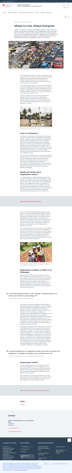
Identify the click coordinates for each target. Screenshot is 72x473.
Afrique (23, 404)
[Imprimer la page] (65, 16)
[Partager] (68, 16)
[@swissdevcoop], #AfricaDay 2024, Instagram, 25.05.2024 (34, 390)
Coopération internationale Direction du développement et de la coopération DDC (29, 5)
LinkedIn (24, 451)
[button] (4, 12)
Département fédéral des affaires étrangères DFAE (43, 448)
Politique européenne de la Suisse (43, 453)
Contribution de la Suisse (42, 458)
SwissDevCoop (25, 446)
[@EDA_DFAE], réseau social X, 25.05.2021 (30, 201)
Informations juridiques (22, 470)
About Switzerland (60, 446)
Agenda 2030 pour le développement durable (61, 451)
